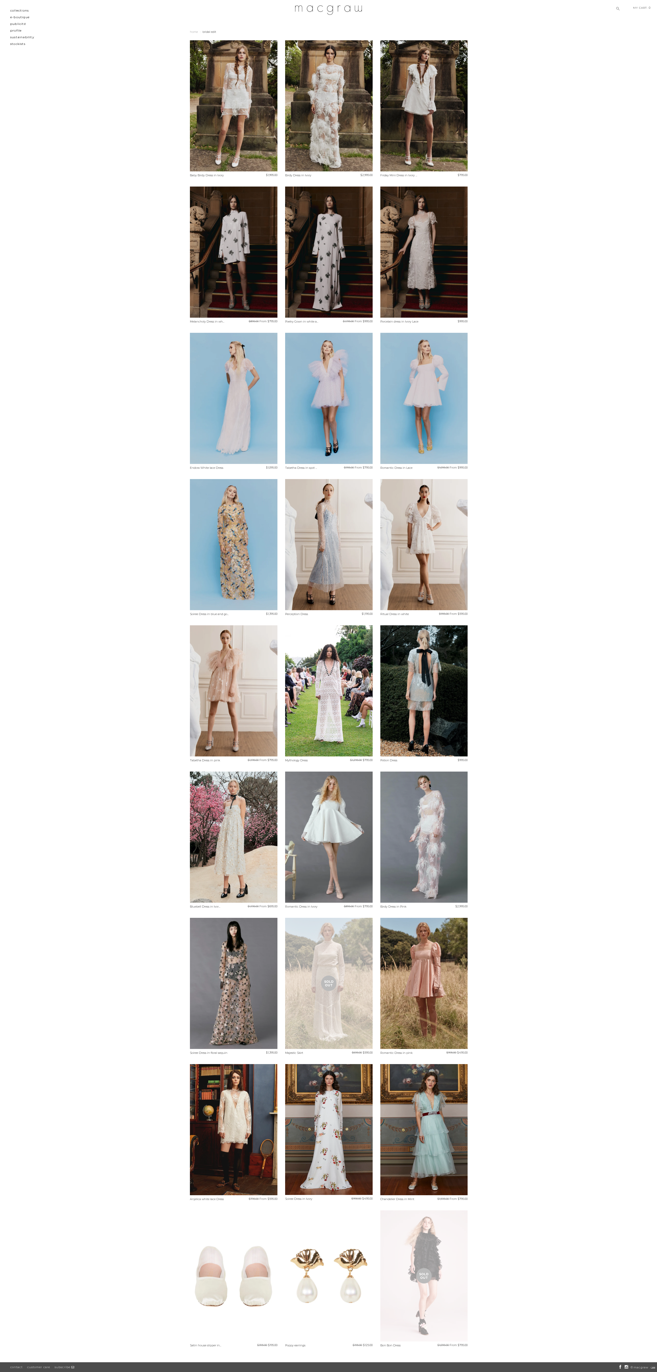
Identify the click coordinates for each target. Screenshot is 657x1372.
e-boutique (20, 17)
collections (19, 10)
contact (16, 1367)
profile (16, 30)
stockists (17, 44)
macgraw (641, 1367)
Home (194, 32)
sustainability (22, 37)
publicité (18, 24)
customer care (38, 1367)
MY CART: (642, 7)
